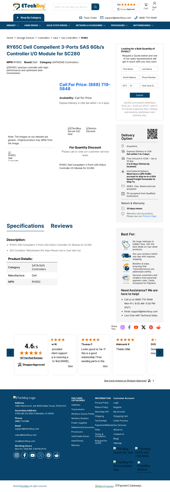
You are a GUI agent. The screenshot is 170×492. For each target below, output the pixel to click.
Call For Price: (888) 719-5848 (85, 87)
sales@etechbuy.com (26, 434)
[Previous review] (10, 353)
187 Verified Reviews (31, 357)
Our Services (119, 425)
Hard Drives (77, 441)
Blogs (116, 439)
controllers (44, 37)
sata (55, 37)
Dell (35, 62)
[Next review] (159, 353)
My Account (119, 412)
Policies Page (149, 216)
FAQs (97, 430)
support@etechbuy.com (144, 311)
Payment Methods (104, 425)
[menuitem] (29, 17)
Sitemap (117, 443)
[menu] (43, 17)
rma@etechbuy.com (25, 441)
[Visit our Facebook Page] (129, 328)
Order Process (120, 421)
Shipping (99, 416)
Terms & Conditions (100, 435)
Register (117, 407)
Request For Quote (101, 442)
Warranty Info (102, 412)
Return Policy (101, 407)
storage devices (25, 37)
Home (10, 37)
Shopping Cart (120, 416)
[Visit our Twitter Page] (143, 328)
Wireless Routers (80, 418)
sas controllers (69, 37)
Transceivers (78, 409)
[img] (31, 353)
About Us (118, 430)
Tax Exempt (101, 421)
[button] (88, 17)
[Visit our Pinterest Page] (151, 328)
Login (116, 403)
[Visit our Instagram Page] (123, 328)
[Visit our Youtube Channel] (136, 328)
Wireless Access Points (82, 414)
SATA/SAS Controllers (65, 62)
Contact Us (118, 434)
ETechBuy (24, 486)
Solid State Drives (80, 436)
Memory (75, 445)
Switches (75, 405)
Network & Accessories (82, 427)
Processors (77, 432)
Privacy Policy (102, 403)
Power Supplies (79, 423)
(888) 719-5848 (144, 299)
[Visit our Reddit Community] (158, 328)
